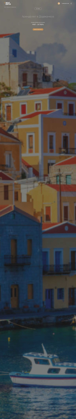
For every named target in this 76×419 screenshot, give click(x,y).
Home (5, 7)
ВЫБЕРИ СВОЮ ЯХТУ (38, 29)
